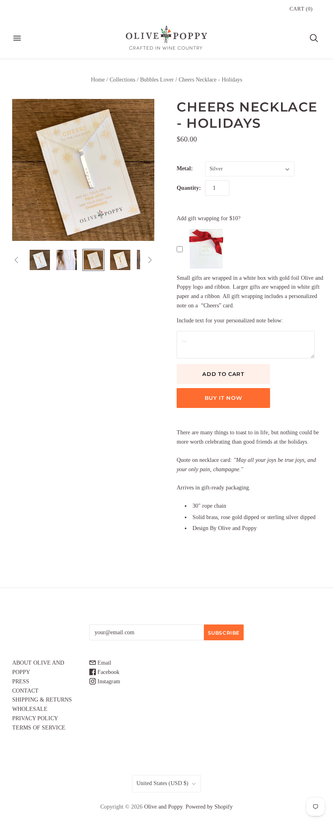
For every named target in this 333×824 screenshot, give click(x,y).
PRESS (20, 681)
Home (98, 80)
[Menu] (17, 38)
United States (162, 783)
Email (103, 663)
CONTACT (25, 691)
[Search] (314, 38)
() (301, 9)
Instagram (108, 681)
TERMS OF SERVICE (38, 728)
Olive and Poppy (163, 807)
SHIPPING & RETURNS (42, 700)
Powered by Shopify (209, 807)
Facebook (107, 672)
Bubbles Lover (157, 80)
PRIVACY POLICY (35, 718)
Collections (122, 80)
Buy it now (223, 398)
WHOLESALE (30, 709)
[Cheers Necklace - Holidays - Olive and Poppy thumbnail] (40, 260)
